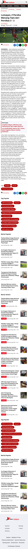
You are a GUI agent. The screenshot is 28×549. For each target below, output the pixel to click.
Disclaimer (22, 542)
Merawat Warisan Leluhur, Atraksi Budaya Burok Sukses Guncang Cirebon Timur (9, 285)
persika (14, 185)
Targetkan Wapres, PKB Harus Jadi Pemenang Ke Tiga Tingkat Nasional (12, 125)
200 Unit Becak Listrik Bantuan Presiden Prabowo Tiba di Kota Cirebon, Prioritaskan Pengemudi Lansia (10, 360)
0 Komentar (5, 45)
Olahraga (23, 6)
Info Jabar (9, 6)
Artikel (3, 306)
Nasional (3, 6)
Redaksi (8, 537)
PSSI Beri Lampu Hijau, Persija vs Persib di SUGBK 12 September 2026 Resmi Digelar (9, 263)
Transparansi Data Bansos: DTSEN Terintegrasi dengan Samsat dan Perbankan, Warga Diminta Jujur (10, 274)
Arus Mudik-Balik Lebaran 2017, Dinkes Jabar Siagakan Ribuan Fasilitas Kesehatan (13, 130)
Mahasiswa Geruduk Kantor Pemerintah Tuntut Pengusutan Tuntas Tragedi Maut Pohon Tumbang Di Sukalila (9, 409)
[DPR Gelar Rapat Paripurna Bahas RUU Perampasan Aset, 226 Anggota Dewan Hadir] (23, 384)
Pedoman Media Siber (8, 540)
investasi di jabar (6, 216)
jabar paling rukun (7, 229)
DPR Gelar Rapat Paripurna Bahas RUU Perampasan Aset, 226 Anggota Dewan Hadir (9, 383)
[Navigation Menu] (26, 2)
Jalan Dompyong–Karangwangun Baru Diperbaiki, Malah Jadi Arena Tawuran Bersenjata (9, 395)
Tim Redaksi (4, 24)
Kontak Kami (14, 542)
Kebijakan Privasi (16, 537)
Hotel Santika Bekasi (7, 206)
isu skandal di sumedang (9, 226)
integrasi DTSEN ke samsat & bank (11, 212)
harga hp (17, 203)
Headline (4, 318)
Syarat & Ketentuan (20, 540)
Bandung (16, 6)
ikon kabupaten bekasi (8, 209)
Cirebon (4, 365)
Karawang (11, 9)
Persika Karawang (7, 189)
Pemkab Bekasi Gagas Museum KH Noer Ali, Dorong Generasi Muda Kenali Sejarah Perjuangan (10, 240)
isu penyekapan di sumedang (10, 219)
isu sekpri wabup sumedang (10, 222)
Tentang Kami (6, 542)
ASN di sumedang (7, 203)
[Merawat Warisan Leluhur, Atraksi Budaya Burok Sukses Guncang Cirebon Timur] (23, 286)
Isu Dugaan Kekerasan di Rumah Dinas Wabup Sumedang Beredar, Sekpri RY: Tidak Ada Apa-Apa (9, 252)
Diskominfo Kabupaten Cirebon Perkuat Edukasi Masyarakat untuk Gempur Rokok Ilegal (10, 372)
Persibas (7, 185)
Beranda (4, 9)
